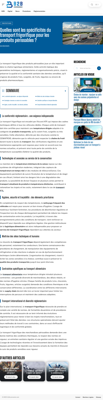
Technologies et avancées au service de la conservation (15, 100)
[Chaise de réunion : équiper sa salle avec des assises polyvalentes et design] (88, 85)
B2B (88, 138)
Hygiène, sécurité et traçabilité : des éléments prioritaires (16, 104)
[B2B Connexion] (14, 4)
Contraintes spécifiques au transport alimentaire (47, 100)
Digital (88, 115)
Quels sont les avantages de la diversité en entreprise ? (11, 370)
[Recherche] (92, 4)
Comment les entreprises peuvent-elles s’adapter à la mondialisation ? (57, 370)
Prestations (6, 23)
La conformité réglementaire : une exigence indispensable (16, 96)
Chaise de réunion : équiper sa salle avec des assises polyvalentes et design (87, 97)
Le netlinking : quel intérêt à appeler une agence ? (34, 371)
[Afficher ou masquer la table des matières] (42, 91)
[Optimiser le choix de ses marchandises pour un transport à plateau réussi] (88, 133)
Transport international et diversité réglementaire (47, 104)
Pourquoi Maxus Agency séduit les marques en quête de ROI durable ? (87, 121)
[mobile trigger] (3, 4)
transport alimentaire (12, 274)
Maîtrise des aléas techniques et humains (45, 96)
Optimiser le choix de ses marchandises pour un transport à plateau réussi (87, 145)
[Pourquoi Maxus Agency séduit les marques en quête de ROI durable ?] (88, 110)
